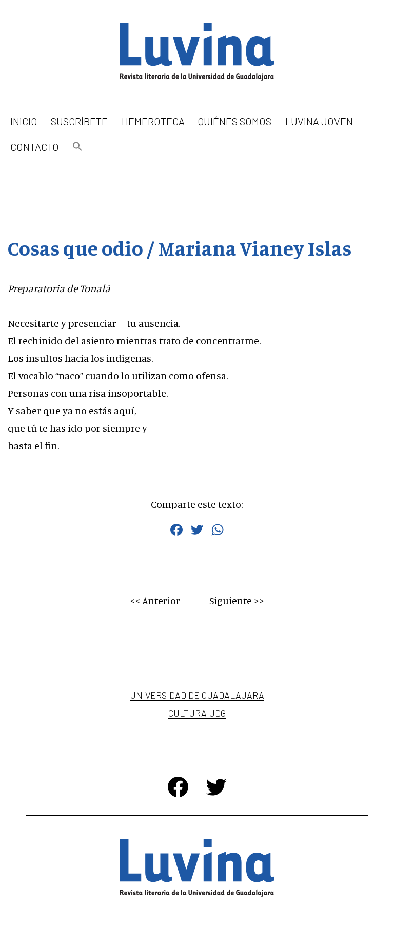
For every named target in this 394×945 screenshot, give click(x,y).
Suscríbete (79, 121)
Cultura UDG (197, 713)
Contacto (34, 147)
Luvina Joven (319, 121)
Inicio (23, 121)
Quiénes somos (234, 121)
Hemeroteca (153, 121)
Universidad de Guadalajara (197, 695)
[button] (77, 147)
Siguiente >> (236, 600)
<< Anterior (155, 600)
